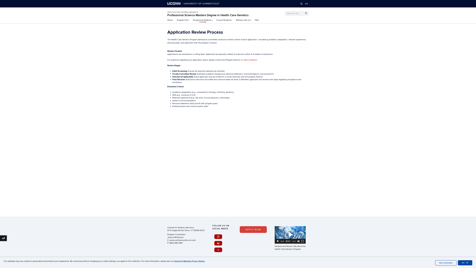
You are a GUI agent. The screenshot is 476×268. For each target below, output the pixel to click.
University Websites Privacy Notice (189, 261)
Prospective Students (202, 20)
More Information (446, 263)
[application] (290, 235)
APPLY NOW (253, 229)
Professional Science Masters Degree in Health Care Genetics (208, 15)
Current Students (223, 20)
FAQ (257, 20)
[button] (290, 235)
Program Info (182, 20)
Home (170, 20)
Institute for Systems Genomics (182, 12)
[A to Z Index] (306, 4)
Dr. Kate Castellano (249, 60)
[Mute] (298, 241)
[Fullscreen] (302, 241)
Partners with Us (243, 20)
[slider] (288, 241)
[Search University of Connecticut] (301, 4)
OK (463, 263)
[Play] (278, 241)
